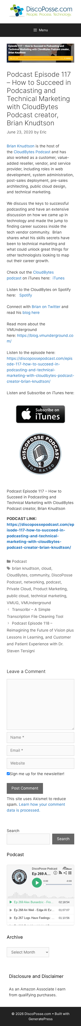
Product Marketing (50, 589)
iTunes (58, 278)
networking (34, 582)
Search (13, 830)
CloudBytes (17, 575)
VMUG (13, 603)
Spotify (25, 295)
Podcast (19, 561)
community (39, 575)
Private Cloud (19, 589)
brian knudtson (25, 568)
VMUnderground (36, 603)
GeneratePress (41, 1019)
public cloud (18, 596)
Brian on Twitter (46, 306)
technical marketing (48, 596)
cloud (46, 568)
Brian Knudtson (20, 146)
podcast (53, 582)
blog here (31, 312)
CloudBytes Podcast (32, 152)
